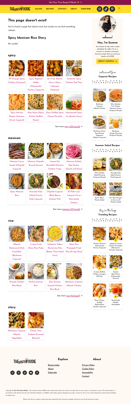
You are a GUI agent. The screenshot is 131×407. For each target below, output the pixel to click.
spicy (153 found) (72, 127)
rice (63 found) (73, 296)
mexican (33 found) (71, 209)
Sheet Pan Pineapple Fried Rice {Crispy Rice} (74, 248)
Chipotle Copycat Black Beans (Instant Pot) (55, 195)
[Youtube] (31, 373)
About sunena (106, 61)
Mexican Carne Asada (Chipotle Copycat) (16, 165)
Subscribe (86, 9)
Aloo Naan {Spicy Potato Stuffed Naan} (36, 116)
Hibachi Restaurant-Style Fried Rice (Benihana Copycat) (16, 251)
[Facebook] (37, 373)
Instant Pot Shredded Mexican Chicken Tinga (54, 165)
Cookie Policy (88, 369)
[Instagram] (99, 9)
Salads (38, 9)
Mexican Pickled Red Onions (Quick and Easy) (74, 165)
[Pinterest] (112, 9)
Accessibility (87, 372)
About (74, 9)
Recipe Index (53, 365)
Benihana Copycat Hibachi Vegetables (16, 334)
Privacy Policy (88, 365)
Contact (62, 9)
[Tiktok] (106, 9)
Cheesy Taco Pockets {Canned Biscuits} (35, 334)
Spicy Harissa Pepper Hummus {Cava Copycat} (16, 116)
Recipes (50, 9)
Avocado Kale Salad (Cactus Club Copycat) (36, 195)
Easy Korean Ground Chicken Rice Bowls (54, 285)
